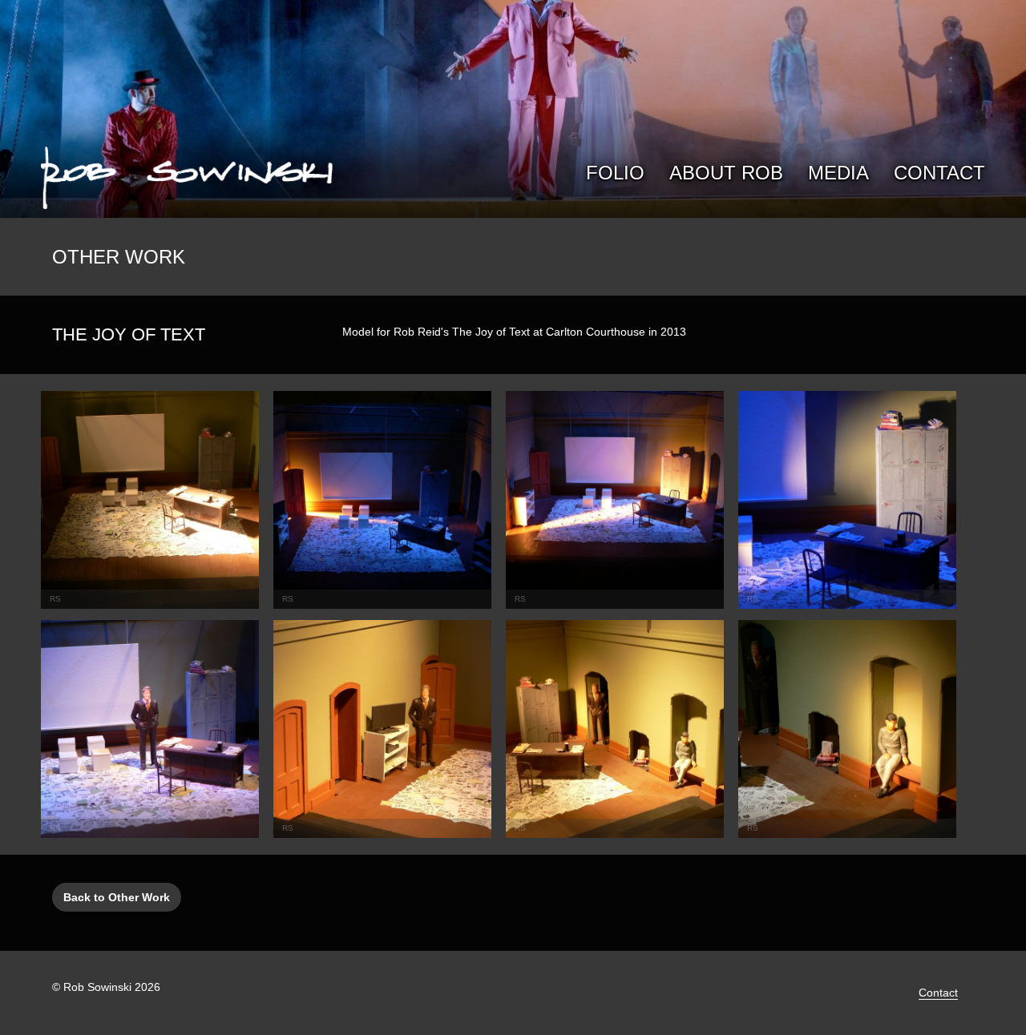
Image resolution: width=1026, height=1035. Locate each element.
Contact (939, 172)
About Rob (726, 172)
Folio (615, 172)
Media (838, 172)
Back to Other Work (116, 897)
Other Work (118, 257)
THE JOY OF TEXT (128, 334)
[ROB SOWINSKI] (187, 175)
